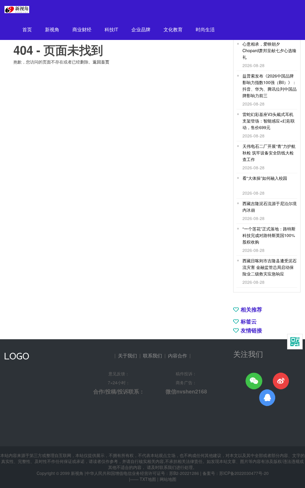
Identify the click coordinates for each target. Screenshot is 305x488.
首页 (27, 29)
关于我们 (127, 355)
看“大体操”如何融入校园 (264, 178)
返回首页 (101, 62)
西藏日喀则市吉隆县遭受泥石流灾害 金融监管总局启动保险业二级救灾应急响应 (269, 267)
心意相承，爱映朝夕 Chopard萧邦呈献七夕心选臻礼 (269, 50)
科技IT (111, 29)
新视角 (52, 29)
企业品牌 (140, 29)
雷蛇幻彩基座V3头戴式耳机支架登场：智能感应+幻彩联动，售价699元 (268, 120)
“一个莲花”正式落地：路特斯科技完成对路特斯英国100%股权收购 (268, 235)
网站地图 (168, 479)
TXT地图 (148, 479)
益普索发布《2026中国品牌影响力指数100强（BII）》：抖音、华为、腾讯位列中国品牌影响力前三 (269, 85)
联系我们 (152, 355)
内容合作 (177, 355)
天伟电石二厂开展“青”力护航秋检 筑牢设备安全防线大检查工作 (268, 152)
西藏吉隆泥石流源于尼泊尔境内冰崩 (269, 206)
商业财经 (81, 29)
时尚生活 (205, 29)
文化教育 (173, 29)
